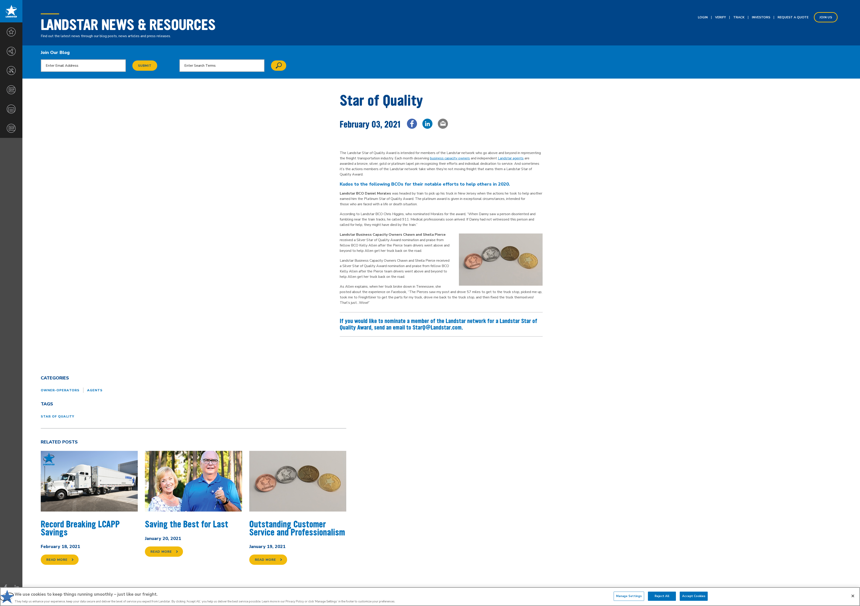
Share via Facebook (412, 124)
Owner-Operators (60, 390)
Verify (720, 17)
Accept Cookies (693, 596)
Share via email (443, 124)
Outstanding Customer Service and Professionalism (297, 528)
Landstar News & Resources (128, 25)
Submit (145, 66)
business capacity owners (450, 158)
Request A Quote (793, 17)
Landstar (11, 11)
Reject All (662, 596)
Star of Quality (57, 416)
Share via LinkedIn (427, 124)
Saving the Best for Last (186, 524)
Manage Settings (629, 596)
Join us (825, 17)
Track (738, 17)
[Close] (853, 596)
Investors (761, 17)
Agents (95, 390)
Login (703, 17)
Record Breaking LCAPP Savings (80, 528)
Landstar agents (511, 158)
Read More (56, 560)
